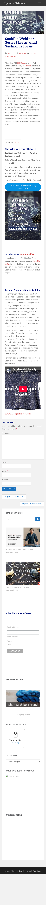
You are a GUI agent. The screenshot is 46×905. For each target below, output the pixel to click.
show (17, 142)
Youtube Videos (28, 254)
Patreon (28, 66)
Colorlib (21, 871)
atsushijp (22, 53)
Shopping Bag (15, 740)
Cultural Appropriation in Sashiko (18, 414)
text (9, 645)
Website (5, 479)
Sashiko (13, 56)
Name (5, 462)
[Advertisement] (23, 834)
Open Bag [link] (15, 743)
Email (5, 471)
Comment (6, 433)
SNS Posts (21, 63)
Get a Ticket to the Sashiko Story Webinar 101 (23, 187)
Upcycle (33, 53)
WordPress (37, 871)
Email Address (13, 627)
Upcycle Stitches (14, 3)
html (10, 641)
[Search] (37, 519)
